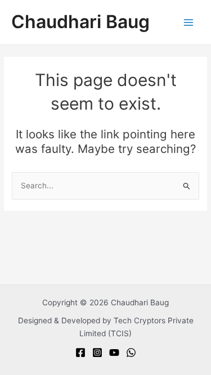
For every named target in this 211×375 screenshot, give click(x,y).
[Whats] (131, 352)
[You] (114, 352)
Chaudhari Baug (80, 22)
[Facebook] (80, 352)
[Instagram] (97, 352)
